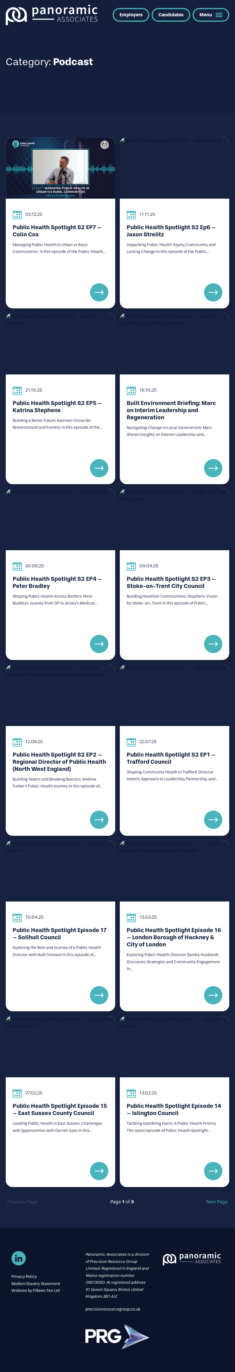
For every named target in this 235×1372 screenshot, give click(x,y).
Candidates (170, 14)
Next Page (217, 1202)
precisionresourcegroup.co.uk (112, 1309)
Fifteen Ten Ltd (46, 1290)
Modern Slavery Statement (35, 1283)
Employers (131, 14)
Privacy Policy (24, 1276)
